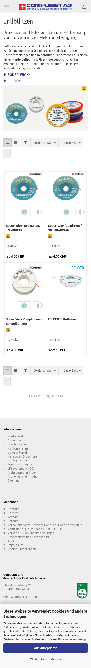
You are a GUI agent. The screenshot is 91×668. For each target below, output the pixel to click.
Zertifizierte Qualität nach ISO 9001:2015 (35, 529)
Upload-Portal (17, 452)
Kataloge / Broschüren (23, 456)
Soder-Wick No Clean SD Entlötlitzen (23, 228)
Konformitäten (18, 448)
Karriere (13, 513)
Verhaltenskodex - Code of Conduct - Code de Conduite (45, 525)
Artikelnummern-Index (23, 476)
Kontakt (13, 509)
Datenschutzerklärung (72, 639)
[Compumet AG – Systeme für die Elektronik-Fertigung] (45, 6)
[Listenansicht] (15, 142)
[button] (45, 74)
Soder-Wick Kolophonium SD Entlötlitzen (24, 321)
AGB (11, 541)
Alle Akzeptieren (45, 648)
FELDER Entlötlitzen (62, 319)
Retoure (13, 521)
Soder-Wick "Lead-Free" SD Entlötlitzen (65, 228)
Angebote (14, 440)
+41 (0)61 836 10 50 (23, 597)
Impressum (15, 545)
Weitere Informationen (45, 659)
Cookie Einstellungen (22, 549)
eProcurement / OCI (21, 468)
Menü (6, 6)
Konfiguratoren (18, 460)
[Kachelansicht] (7, 142)
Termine (13, 517)
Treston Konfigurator (22, 464)
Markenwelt (16, 436)
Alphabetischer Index (22, 472)
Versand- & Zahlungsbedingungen (31, 533)
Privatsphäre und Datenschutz (28, 537)
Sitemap (13, 480)
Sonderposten (17, 444)
